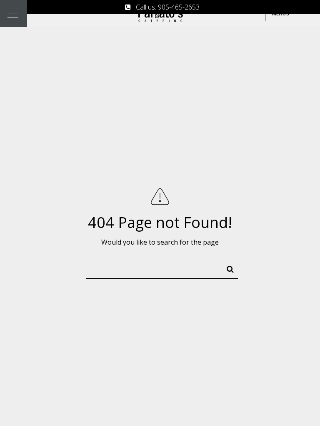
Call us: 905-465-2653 (165, 7)
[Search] (226, 267)
